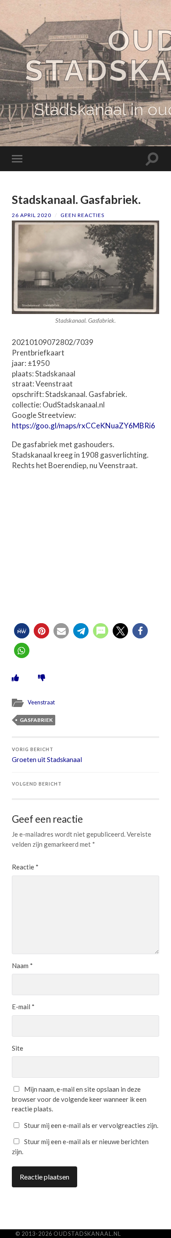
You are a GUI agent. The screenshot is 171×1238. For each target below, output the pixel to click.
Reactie (25, 867)
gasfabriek (36, 720)
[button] (21, 630)
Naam (22, 965)
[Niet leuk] (41, 677)
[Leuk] (15, 677)
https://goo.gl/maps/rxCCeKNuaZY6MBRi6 (83, 425)
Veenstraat (41, 702)
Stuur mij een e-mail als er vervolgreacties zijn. (91, 1125)
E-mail (23, 1006)
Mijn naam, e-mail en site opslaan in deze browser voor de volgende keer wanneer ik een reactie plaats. (79, 1099)
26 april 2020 (31, 215)
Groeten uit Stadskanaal (47, 755)
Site (17, 1048)
